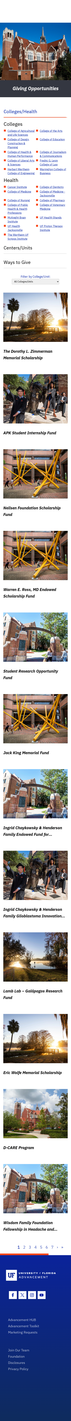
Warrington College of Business (53, 171)
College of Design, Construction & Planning (18, 143)
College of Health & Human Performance (20, 154)
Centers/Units (18, 248)
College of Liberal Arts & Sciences (21, 162)
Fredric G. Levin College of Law (49, 162)
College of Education (52, 139)
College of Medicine (19, 191)
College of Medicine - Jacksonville (52, 193)
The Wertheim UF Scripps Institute (18, 236)
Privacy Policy (18, 1369)
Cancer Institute (17, 187)
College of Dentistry (52, 187)
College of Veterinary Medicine (52, 207)
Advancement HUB (22, 1320)
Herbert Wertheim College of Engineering (21, 171)
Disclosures (16, 1362)
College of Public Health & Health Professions (18, 208)
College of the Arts (51, 131)
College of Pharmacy (52, 200)
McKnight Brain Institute (17, 219)
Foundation (16, 1356)
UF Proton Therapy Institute (51, 228)
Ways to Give (17, 262)
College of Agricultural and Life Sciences (21, 132)
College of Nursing (19, 200)
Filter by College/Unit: (36, 276)
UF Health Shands (51, 217)
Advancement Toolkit (23, 1326)
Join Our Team (18, 1350)
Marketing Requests (22, 1332)
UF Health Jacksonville (15, 228)
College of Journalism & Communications (53, 154)
